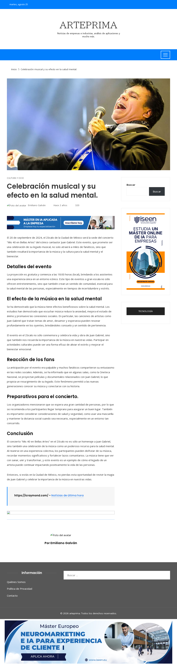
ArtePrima (88, 25)
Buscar (131, 184)
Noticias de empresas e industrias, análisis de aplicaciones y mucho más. (88, 35)
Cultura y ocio (15, 178)
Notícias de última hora (67, 495)
